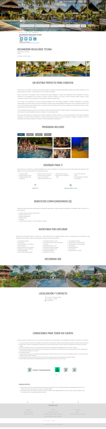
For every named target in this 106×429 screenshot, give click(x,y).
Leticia (30, 32)
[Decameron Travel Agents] (22, 5)
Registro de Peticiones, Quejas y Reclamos (53, 416)
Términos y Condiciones (28, 412)
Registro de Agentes (83, 5)
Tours (70, 5)
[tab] (21, 134)
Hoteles (57, 5)
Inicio (53, 5)
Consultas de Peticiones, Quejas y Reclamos (53, 414)
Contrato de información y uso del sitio (77, 414)
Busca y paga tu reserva (53, 412)
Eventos (74, 5)
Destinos (21, 32)
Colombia (26, 32)
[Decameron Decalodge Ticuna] (21, 38)
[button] (53, 69)
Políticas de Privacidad (28, 414)
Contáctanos (28, 410)
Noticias (53, 410)
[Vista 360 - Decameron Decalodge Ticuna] (35, 38)
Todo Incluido (64, 5)
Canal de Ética (77, 410)
